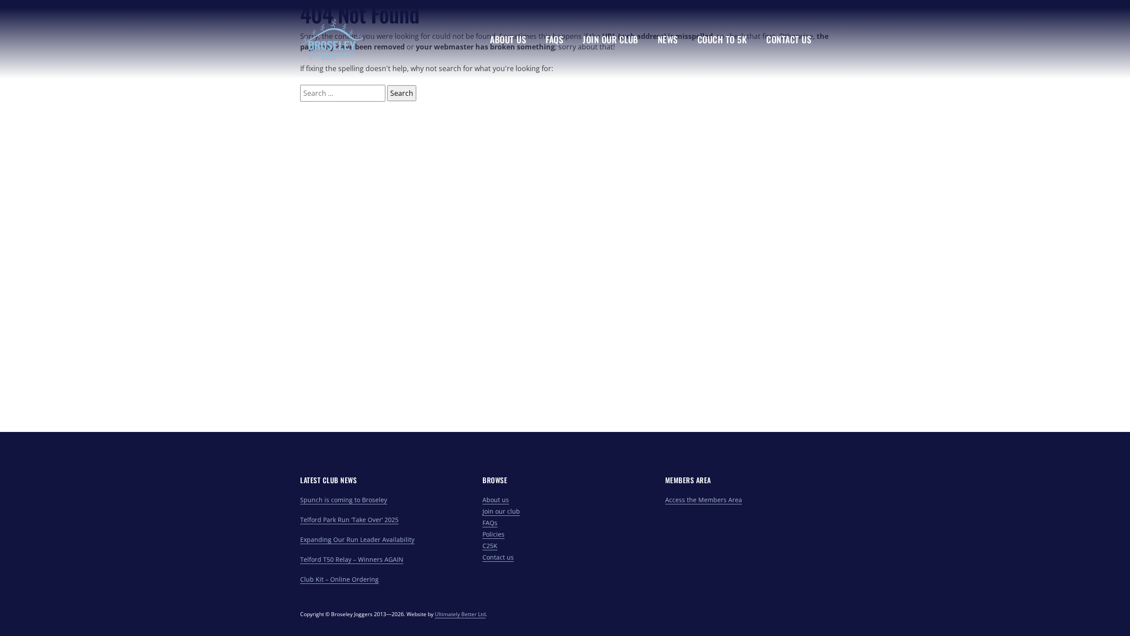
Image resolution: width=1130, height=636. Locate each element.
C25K (489, 545)
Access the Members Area (703, 500)
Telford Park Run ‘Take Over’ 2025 (349, 519)
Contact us (498, 557)
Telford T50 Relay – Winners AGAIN (351, 559)
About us (495, 500)
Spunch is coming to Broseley (343, 500)
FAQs (489, 523)
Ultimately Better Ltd (460, 614)
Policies (493, 534)
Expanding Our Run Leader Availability (357, 539)
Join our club (501, 511)
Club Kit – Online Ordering (339, 579)
